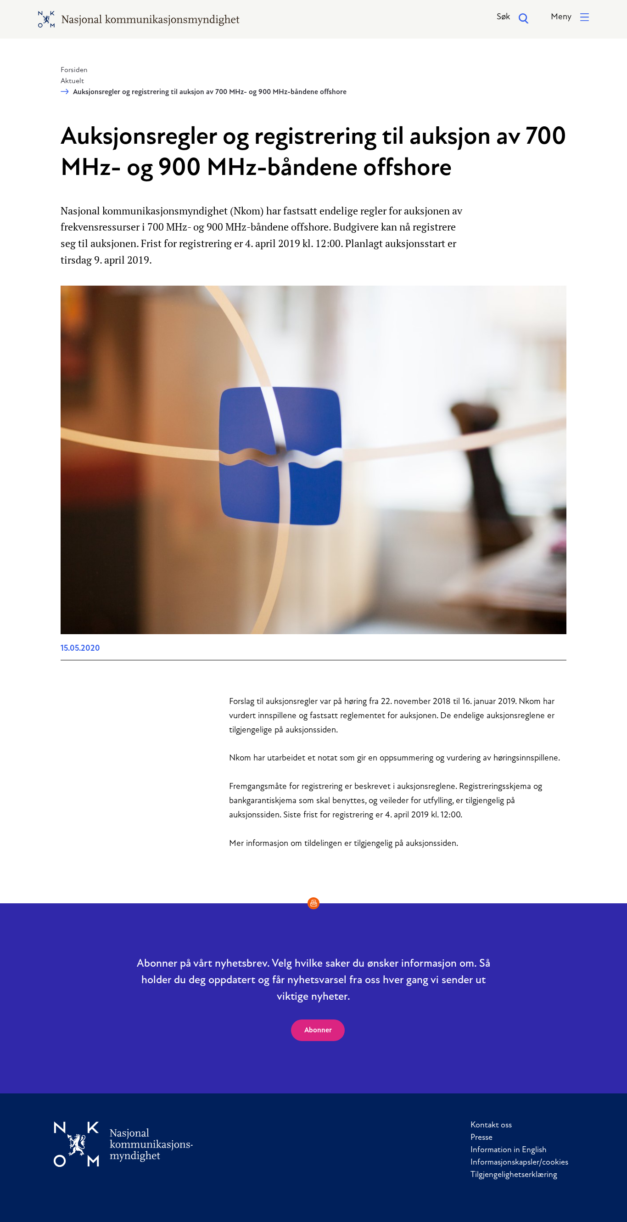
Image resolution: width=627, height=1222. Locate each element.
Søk (503, 17)
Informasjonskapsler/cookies (519, 1163)
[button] (570, 17)
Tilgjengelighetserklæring (513, 1175)
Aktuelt (72, 81)
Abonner (318, 1030)
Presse (481, 1138)
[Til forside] (123, 1144)
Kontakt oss (491, 1125)
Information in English (508, 1150)
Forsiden (74, 70)
